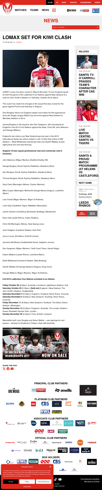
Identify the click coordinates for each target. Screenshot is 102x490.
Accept (10, 481)
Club (50, 2)
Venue (97, 2)
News (45, 10)
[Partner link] (14, 390)
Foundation (85, 2)
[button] (50, 467)
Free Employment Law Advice (90, 479)
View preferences (43, 481)
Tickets (73, 2)
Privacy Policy (27, 486)
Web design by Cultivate (91, 481)
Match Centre (92, 213)
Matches (20, 10)
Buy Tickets (82, 213)
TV (57, 2)
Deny (27, 481)
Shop (64, 2)
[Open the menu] (54, 10)
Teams (34, 10)
